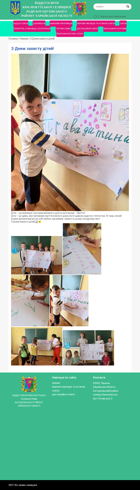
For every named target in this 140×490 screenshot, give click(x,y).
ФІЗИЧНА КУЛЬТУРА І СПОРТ (70, 34)
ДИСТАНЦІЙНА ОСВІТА (87, 29)
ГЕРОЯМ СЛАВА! (63, 29)
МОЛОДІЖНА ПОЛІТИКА (115, 29)
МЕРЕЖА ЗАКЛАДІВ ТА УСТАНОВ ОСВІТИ (96, 23)
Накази (56, 383)
